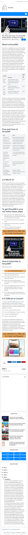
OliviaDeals (10, 529)
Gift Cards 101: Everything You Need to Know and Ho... (14, 485)
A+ (22, 39)
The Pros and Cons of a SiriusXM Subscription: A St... (14, 488)
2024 (5, 472)
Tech (20, 456)
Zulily (20, 459)
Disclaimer (24, 532)
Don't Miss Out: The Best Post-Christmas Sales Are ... (14, 487)
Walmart (7, 459)
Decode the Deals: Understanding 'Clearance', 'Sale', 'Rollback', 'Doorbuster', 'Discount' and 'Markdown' (16, 437)
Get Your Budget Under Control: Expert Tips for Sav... (14, 504)
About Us (8, 532)
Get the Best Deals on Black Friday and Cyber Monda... (14, 515)
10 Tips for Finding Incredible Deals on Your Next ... (13, 480)
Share (10, 361)
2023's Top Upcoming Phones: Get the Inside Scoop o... (14, 496)
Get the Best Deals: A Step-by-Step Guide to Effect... (14, 492)
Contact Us (13, 532)
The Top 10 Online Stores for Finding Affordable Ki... (14, 493)
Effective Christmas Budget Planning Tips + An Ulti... (14, 514)
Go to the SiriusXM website (15, 271)
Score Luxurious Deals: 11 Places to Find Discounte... (14, 498)
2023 (5, 474)
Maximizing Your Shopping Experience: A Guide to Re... (14, 511)
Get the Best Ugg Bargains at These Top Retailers (13, 499)
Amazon (7, 453)
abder (3, 369)
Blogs (20, 453)
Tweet (15, 361)
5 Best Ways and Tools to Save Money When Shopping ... (14, 523)
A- (24, 39)
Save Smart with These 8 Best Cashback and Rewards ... (14, 517)
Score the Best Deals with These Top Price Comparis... (14, 520)
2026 (5, 467)
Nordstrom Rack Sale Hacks (9, 501)
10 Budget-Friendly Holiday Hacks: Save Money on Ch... (14, 509)
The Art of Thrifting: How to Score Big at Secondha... (14, 484)
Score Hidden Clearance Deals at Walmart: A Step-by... (14, 503)
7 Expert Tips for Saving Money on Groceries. (12, 507)
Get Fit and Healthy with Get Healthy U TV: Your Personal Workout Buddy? (17, 430)
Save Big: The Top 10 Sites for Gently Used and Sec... (14, 495)
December (7, 479)
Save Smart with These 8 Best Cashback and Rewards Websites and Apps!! (17, 424)
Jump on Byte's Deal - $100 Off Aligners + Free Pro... (14, 519)
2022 (5, 477)
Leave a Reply (16, 39)
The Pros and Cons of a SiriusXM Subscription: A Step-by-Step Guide (16, 418)
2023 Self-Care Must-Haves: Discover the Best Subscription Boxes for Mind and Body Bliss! (17, 444)
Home (5, 532)
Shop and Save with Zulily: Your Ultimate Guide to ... (13, 512)
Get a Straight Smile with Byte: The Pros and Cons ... (14, 490)
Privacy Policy (18, 532)
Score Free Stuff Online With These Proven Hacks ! (13, 522)
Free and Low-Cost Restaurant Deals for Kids (12, 482)
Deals (8, 456)
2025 (5, 470)
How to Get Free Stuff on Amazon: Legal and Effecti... (14, 506)
